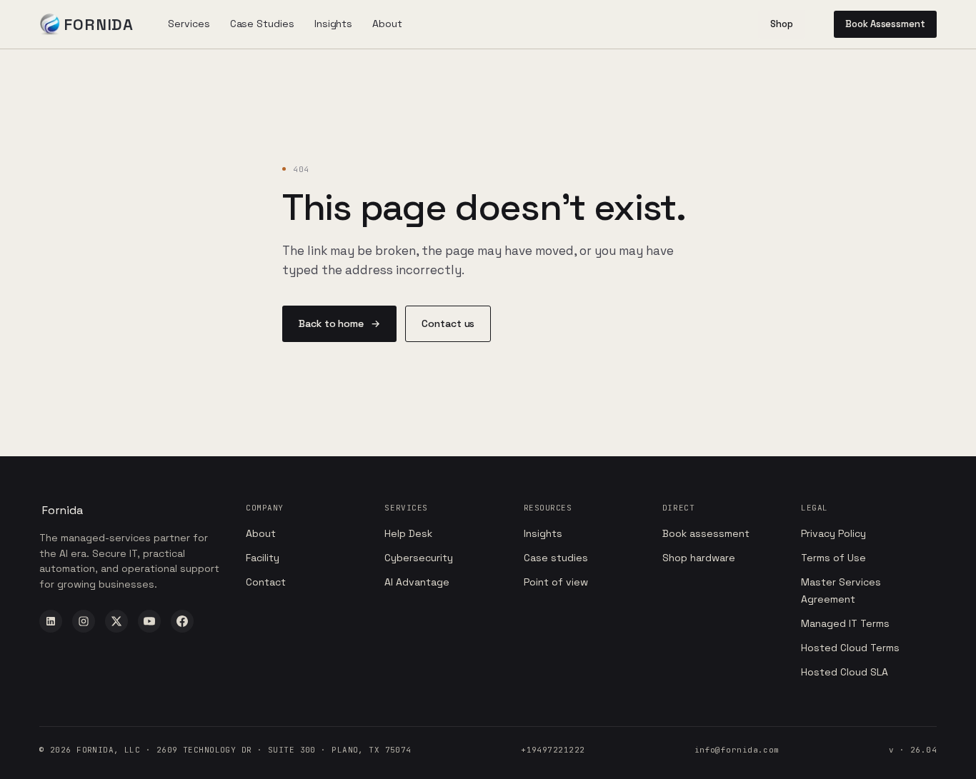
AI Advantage (416, 582)
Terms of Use (833, 557)
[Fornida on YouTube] (149, 621)
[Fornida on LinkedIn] (50, 621)
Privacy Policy (833, 533)
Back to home (339, 323)
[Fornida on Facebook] (182, 621)
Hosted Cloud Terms (850, 647)
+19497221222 (552, 750)
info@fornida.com (737, 750)
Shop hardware (698, 557)
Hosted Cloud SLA (844, 671)
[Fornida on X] (116, 621)
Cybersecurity (418, 557)
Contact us (448, 323)
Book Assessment (885, 24)
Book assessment (706, 533)
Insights (543, 533)
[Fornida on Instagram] (83, 621)
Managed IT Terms (845, 623)
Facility (262, 557)
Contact (266, 582)
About (261, 533)
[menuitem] (188, 23)
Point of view (556, 582)
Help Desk (408, 533)
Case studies (556, 557)
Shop (781, 24)
